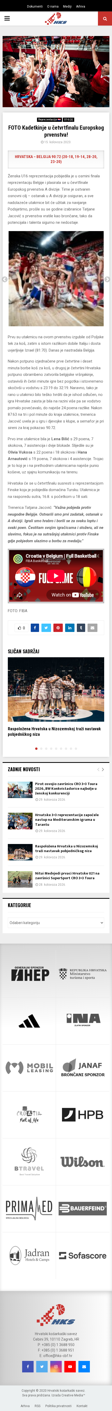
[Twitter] (42, 1366)
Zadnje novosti (24, 769)
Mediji (67, 6)
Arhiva (80, 6)
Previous (4, 279)
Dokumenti (35, 6)
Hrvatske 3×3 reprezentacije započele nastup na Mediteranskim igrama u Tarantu (67, 819)
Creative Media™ (73, 1395)
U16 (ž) (68, 119)
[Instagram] (56, 1366)
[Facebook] (28, 1366)
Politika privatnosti (58, 1406)
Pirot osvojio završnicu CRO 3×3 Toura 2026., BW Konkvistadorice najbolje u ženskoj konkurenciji (66, 788)
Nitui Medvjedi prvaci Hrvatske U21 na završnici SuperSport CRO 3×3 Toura (67, 875)
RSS (37, 1406)
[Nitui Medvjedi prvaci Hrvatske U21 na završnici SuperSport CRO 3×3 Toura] (20, 879)
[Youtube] (70, 1366)
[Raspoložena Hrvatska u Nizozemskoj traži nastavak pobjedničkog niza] (20, 852)
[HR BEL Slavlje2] (56, 278)
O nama (53, 6)
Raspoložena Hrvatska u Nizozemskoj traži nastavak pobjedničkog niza (66, 848)
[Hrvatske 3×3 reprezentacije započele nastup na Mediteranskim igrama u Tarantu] (20, 821)
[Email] (84, 1366)
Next (107, 279)
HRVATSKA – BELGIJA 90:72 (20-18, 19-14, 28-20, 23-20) (56, 159)
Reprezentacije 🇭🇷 (49, 119)
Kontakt (82, 1406)
